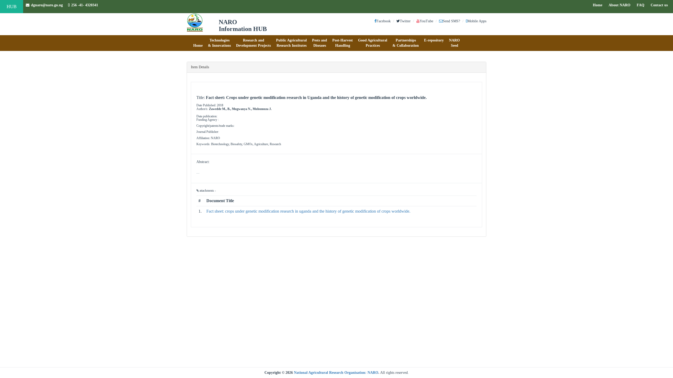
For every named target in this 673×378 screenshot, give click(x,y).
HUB (12, 6)
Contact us (660, 5)
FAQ (642, 5)
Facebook (383, 21)
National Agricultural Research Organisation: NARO (336, 373)
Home (599, 5)
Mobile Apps (476, 21)
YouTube (426, 21)
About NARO (619, 5)
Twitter (405, 21)
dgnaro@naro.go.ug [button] (47, 5)
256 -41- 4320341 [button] (84, 5)
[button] (198, 43)
